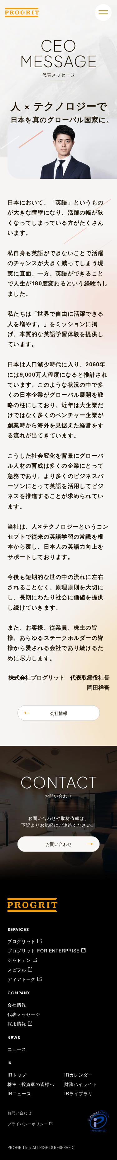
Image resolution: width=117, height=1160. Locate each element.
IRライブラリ (78, 1093)
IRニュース (19, 1093)
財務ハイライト (80, 1084)
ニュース (16, 1049)
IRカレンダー (78, 1075)
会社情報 (58, 713)
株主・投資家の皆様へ (30, 1084)
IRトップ (17, 1075)
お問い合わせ (59, 844)
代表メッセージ (23, 1014)
